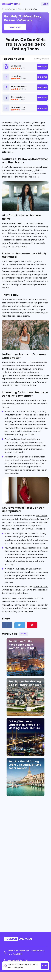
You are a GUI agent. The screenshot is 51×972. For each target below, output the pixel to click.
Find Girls (42, 66)
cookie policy (17, 967)
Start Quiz (15, 27)
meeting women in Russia (34, 167)
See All (24, 634)
